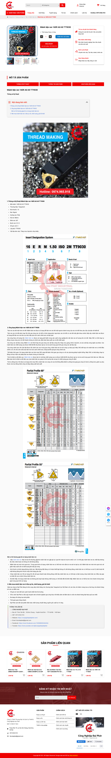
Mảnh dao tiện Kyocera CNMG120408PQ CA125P (35, 670)
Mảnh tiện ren (32, 17)
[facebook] (90, 733)
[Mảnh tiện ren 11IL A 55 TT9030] (74, 658)
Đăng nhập (82, 4)
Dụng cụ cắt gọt (20, 17)
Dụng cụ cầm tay (40, 721)
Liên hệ (84, 13)
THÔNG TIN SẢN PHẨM (55, 84)
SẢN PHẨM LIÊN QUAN (88, 84)
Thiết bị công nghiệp (41, 725)
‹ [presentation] (7, 663)
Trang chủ (30, 13)
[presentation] (7, 61)
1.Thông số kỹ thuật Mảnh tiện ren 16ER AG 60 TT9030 (25, 106)
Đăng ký (81, 6)
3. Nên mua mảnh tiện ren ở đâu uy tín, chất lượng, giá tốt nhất (27, 113)
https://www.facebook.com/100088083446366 (33, 623)
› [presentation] (103, 663)
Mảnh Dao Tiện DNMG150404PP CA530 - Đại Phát (15, 671)
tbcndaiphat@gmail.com (16, 736)
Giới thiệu (42, 13)
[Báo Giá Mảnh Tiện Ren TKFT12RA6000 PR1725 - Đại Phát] (55, 658)
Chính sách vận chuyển (62, 725)
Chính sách (74, 13)
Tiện (26, 17)
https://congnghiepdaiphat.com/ (28, 617)
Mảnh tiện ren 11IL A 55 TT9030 (73, 670)
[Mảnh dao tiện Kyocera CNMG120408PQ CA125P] (36, 658)
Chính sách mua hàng (62, 729)
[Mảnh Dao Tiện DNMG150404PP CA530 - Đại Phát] (16, 658)
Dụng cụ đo (39, 718)
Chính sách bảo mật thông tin (64, 718)
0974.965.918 (14, 733)
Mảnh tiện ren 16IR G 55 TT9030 (93, 670)
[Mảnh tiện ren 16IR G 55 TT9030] (94, 658)
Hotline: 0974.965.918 (98, 13)
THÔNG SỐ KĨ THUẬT (22, 84)
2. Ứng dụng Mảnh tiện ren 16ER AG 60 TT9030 (23, 108)
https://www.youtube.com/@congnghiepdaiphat (32, 626)
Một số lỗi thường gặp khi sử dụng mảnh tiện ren (25, 111)
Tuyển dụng (53, 13)
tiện (29, 343)
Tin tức (63, 13)
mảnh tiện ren (17, 560)
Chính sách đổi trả (61, 714)
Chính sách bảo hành (61, 721)
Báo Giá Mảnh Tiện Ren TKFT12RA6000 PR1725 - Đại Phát (54, 671)
